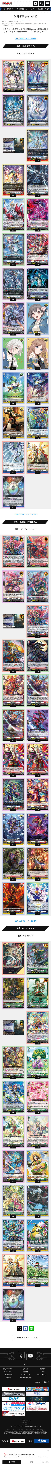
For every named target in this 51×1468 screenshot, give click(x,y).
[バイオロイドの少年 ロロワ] (37, 993)
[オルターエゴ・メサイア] (13, 76)
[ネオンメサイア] (37, 110)
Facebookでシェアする (25, 1328)
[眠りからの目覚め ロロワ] (13, 993)
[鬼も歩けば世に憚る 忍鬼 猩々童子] (37, 552)
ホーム (3, 21)
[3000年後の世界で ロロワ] (37, 958)
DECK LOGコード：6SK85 (25, 39)
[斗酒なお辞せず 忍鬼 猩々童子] (37, 586)
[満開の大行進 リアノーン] (13, 958)
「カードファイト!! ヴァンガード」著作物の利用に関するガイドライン (25, 1426)
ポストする (19, 1328)
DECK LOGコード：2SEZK (25, 514)
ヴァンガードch (35, 3)
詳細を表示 (45, 1462)
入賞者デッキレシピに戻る (26, 1337)
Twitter (21, 1356)
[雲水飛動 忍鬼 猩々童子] (13, 552)
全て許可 (12, 1462)
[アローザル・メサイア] (37, 76)
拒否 (31, 1462)
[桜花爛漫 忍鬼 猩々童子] (13, 586)
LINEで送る (31, 1328)
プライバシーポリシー (25, 1420)
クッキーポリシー (25, 1424)
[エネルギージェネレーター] (13, 145)
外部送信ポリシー (25, 1422)
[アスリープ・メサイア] (13, 110)
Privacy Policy (42, 1457)
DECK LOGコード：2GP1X (25, 921)
